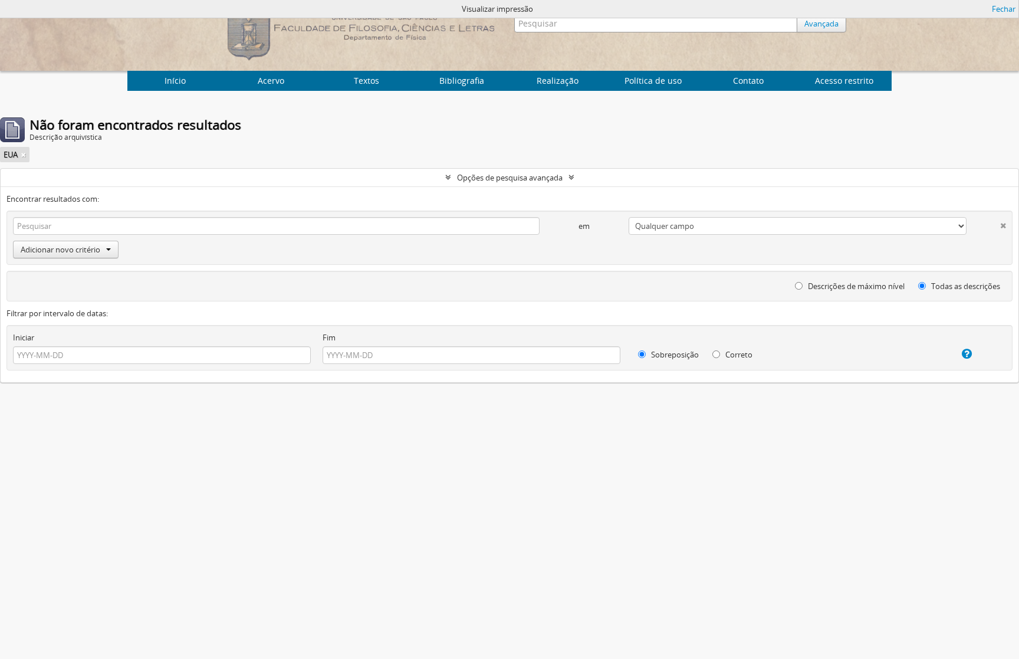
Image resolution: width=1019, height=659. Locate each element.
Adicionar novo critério (60, 249)
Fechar (1003, 9)
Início (175, 80)
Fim (329, 337)
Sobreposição (674, 354)
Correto (738, 354)
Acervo (271, 80)
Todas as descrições (964, 286)
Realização (557, 80)
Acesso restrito (844, 80)
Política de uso (653, 80)
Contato (748, 80)
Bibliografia (461, 80)
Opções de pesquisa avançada (510, 177)
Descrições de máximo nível (855, 286)
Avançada (821, 23)
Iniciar (23, 337)
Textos (366, 80)
